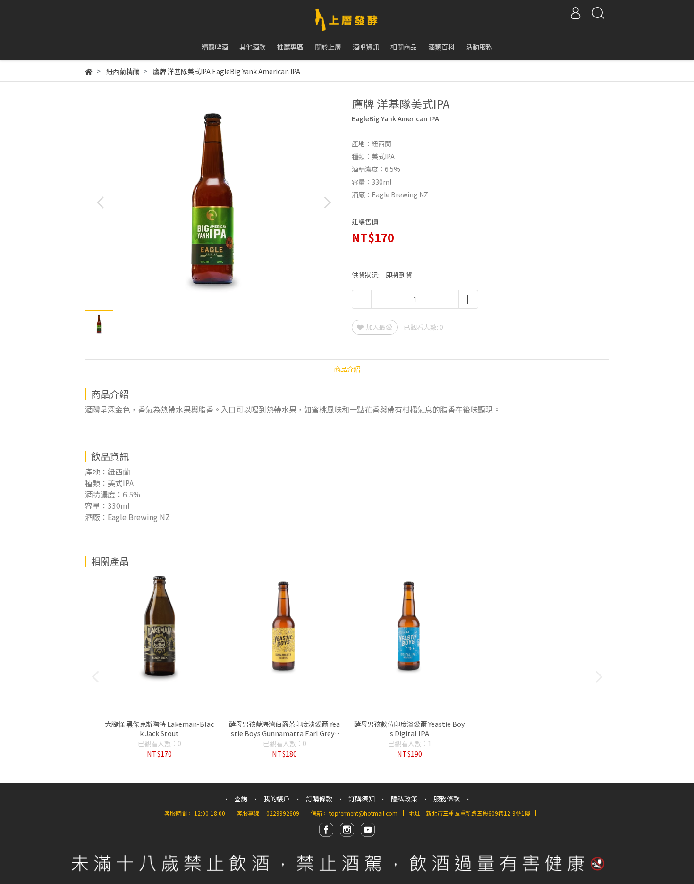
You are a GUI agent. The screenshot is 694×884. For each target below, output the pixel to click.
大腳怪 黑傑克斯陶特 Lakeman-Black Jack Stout (159, 728)
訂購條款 (319, 798)
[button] (327, 202)
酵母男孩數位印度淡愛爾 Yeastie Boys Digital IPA (409, 728)
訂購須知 (361, 798)
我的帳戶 (276, 798)
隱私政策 (404, 798)
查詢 (240, 798)
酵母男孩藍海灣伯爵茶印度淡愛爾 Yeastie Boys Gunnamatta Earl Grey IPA (284, 728)
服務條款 (446, 798)
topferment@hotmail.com (363, 813)
